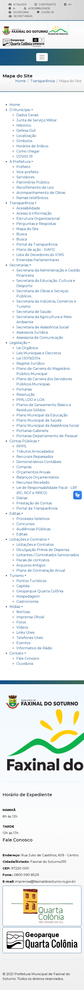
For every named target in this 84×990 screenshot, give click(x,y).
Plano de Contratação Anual (40, 570)
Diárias (21, 498)
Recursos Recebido (33, 482)
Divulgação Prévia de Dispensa (42, 550)
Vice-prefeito (27, 172)
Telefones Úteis (29, 638)
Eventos (23, 643)
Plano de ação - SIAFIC (35, 250)
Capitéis (23, 586)
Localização (26, 136)
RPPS (21, 446)
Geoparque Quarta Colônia (39, 591)
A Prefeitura (19, 162)
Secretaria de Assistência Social (42, 327)
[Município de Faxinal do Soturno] (25, 30)
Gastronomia (27, 601)
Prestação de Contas (34, 503)
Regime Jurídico (30, 363)
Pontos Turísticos (31, 581)
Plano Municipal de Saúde (39, 420)
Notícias (23, 612)
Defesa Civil (26, 131)
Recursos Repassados (34, 457)
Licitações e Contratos (28, 539)
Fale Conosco (27, 658)
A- (14, 8)
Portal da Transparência (37, 244)
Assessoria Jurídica (32, 332)
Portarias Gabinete (32, 431)
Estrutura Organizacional (38, 219)
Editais (14, 513)
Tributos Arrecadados (35, 451)
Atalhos (19, 4)
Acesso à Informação (34, 213)
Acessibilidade (39, 8)
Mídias (14, 607)
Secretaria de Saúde (33, 312)
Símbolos (24, 141)
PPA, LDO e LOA (30, 400)
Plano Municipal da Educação (42, 415)
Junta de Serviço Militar (36, 120)
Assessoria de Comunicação (39, 338)
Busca (21, 234)
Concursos (25, 524)
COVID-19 (24, 156)
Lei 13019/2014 (28, 358)
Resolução (25, 394)
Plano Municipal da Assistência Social (47, 426)
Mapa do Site (27, 229)
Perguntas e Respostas (36, 224)
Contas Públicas (23, 441)
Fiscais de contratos (32, 560)
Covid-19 (47, 12)
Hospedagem (28, 596)
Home (20, 81)
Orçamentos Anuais (33, 472)
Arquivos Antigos (30, 565)
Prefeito (23, 167)
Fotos (21, 622)
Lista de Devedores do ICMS (40, 255)
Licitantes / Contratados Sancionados (47, 555)
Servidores (25, 177)
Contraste (47, 4)
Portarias (24, 389)
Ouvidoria (21, 12)
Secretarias (23, 16)
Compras (23, 467)
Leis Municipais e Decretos (38, 353)
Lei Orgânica (27, 348)
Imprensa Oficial (30, 617)
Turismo (16, 576)
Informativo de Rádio (34, 648)
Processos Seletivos (33, 519)
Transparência (42, 81)
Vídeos (22, 627)
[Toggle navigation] (42, 57)
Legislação (18, 343)
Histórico (23, 125)
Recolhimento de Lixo (35, 187)
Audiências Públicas (33, 529)
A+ (70, 4)
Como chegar (28, 151)
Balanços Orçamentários (37, 477)
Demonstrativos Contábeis (38, 462)
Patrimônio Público (33, 182)
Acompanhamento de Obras (40, 193)
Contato (16, 653)
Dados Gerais (27, 115)
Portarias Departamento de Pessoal (47, 436)
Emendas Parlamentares (37, 260)
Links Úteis (25, 633)
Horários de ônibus (32, 146)
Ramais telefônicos (32, 198)
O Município (19, 110)
